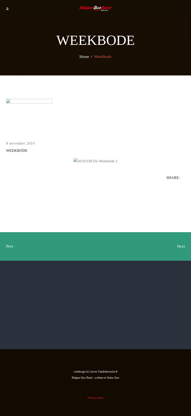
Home (84, 56)
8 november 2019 (20, 143)
